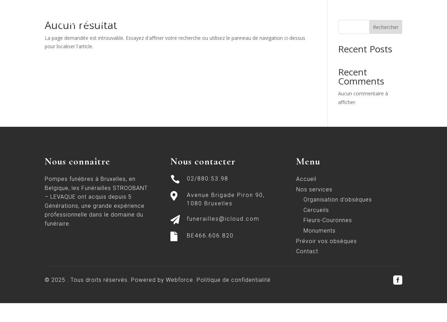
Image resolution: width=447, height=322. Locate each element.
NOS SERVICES (302, 15)
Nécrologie (353, 15)
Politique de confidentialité (234, 280)
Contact (390, 15)
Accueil (263, 15)
